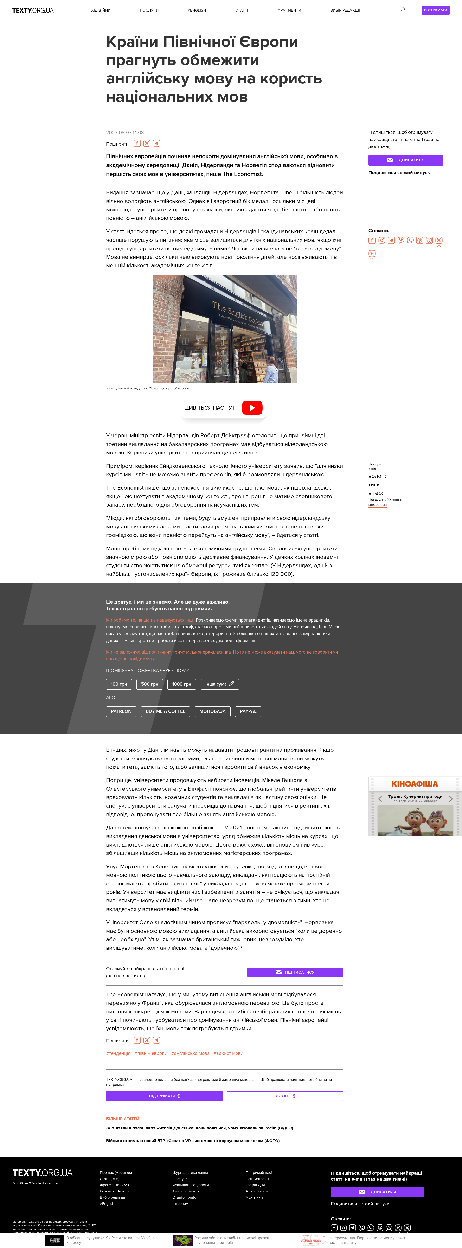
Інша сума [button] (216, 684)
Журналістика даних (190, 1172)
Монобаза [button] (212, 711)
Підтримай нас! (259, 1172)
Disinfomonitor (185, 1197)
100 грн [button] (119, 684)
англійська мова (192, 1053)
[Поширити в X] (146, 143)
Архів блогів (257, 1191)
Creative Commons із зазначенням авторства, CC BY (61, 1225)
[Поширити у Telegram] (156, 143)
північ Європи (152, 1053)
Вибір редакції (112, 1197)
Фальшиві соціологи (191, 1185)
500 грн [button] (149, 684)
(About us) (123, 1172)
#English (107, 1203)
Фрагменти (109, 1185)
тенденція (120, 1053)
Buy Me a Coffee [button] (166, 711)
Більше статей (122, 1118)
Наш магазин (257, 1179)
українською (46, 1229)
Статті (105, 1179)
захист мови (230, 1053)
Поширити (118, 144)
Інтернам (180, 1203)
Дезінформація (186, 1191)
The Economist (242, 174)
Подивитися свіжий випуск (399, 173)
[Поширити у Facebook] (137, 143)
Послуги (180, 1179)
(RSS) (115, 1179)
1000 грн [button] (181, 684)
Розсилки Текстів (115, 1191)
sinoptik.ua (377, 504)
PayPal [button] (248, 711)
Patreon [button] (121, 711)
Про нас (107, 1172)
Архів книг (255, 1197)
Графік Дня (255, 1185)
